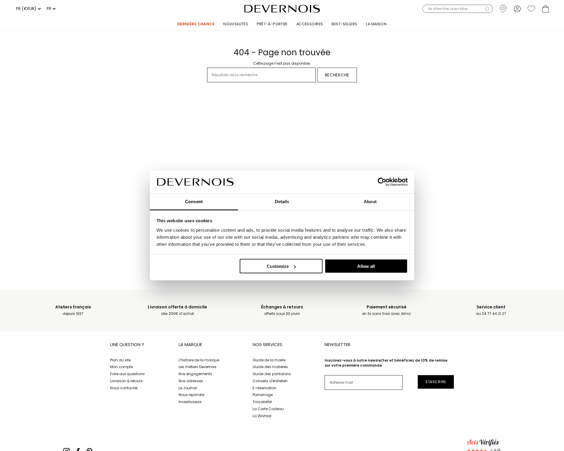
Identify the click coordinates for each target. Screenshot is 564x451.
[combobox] (28, 9)
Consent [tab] (194, 201)
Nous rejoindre (191, 394)
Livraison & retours (126, 380)
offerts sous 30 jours (282, 310)
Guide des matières (270, 366)
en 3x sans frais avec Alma (386, 310)
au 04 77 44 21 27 (491, 310)
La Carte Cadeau (268, 408)
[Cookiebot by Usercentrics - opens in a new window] (382, 182)
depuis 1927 (73, 310)
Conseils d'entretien (270, 380)
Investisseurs (190, 401)
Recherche (337, 75)
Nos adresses (191, 380)
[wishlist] (531, 8)
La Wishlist (262, 415)
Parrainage (263, 394)
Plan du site (120, 360)
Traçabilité (262, 401)
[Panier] (545, 8)
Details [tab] (282, 201)
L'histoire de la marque (199, 360)
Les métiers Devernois (197, 366)
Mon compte (121, 366)
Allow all (366, 266)
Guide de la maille (269, 360)
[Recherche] (487, 8)
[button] (457, 8)
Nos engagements (195, 373)
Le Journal (188, 387)
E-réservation (264, 387)
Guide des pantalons (272, 373)
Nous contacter (124, 387)
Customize (278, 266)
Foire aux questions (127, 373)
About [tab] (370, 201)
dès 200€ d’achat (177, 310)
